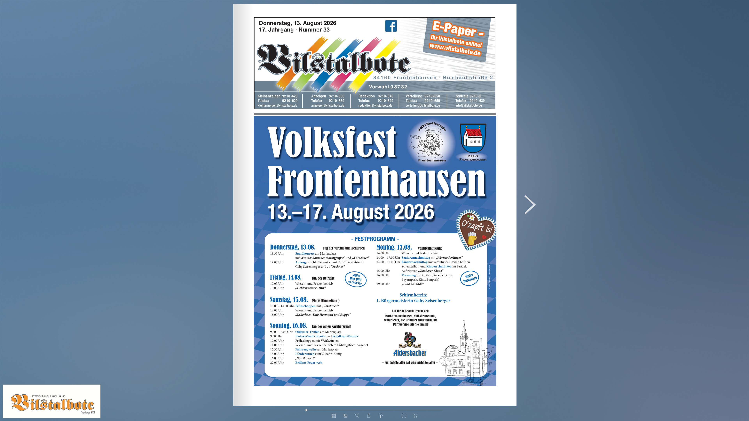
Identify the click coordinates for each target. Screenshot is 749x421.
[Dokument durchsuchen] (357, 417)
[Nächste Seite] (530, 204)
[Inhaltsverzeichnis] (333, 417)
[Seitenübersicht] (345, 417)
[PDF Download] (380, 417)
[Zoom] (404, 417)
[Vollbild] (415, 417)
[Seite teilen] (368, 417)
